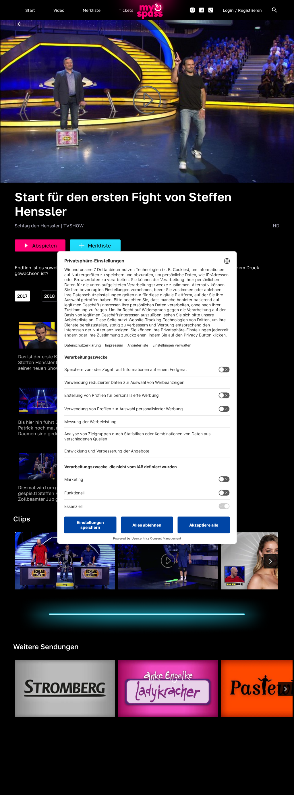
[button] (30, 10)
